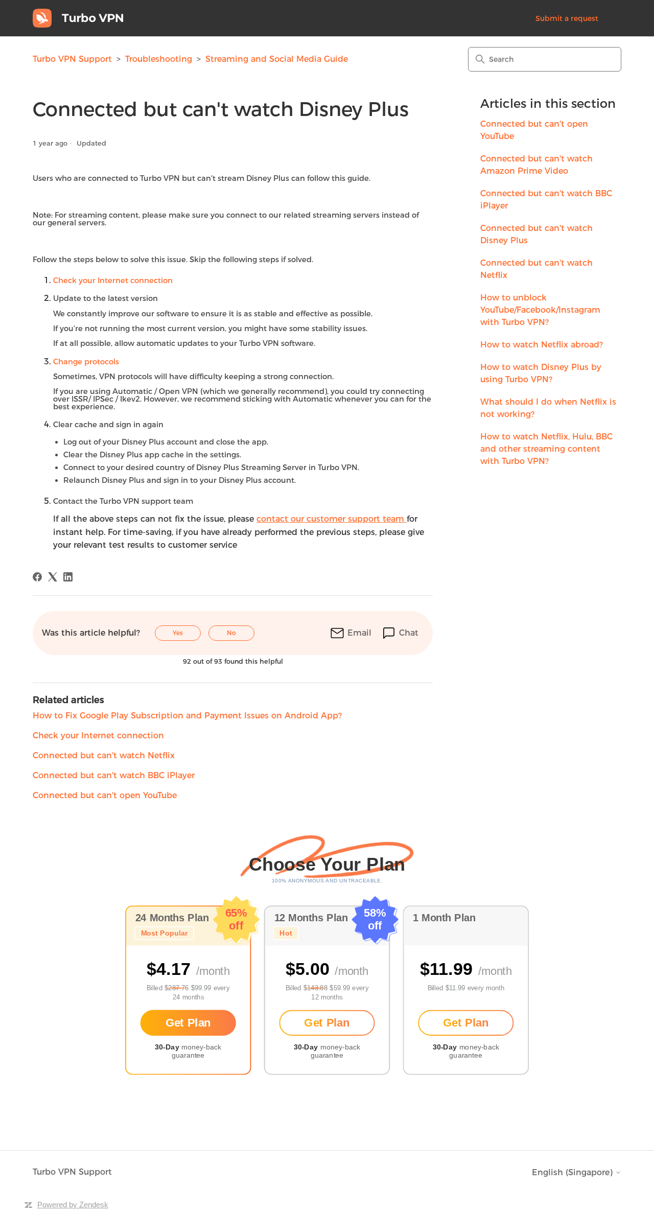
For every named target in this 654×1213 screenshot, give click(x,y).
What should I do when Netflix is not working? (548, 408)
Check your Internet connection (98, 735)
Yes (178, 633)
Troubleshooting (160, 59)
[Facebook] (37, 576)
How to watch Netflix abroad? (541, 344)
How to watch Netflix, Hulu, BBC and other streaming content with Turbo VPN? (546, 449)
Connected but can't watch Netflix (536, 269)
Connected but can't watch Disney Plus (536, 234)
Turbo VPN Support (72, 59)
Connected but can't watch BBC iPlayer (546, 200)
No (231, 633)
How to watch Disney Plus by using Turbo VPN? (540, 373)
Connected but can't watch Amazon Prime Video (536, 165)
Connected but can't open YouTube (534, 130)
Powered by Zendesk (72, 1204)
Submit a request (566, 18)
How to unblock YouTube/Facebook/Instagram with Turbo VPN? (540, 310)
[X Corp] (52, 576)
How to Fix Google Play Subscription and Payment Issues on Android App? (187, 715)
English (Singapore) (573, 1172)
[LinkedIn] (68, 576)
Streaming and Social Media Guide (276, 59)
